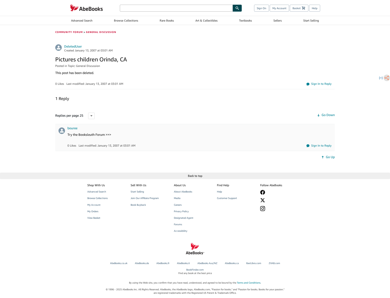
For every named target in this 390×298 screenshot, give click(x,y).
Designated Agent (183, 217)
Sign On (261, 8)
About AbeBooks (183, 191)
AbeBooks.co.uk (118, 263)
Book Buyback (138, 204)
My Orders (92, 211)
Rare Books (167, 20)
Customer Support (227, 198)
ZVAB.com (274, 263)
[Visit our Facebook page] (279, 192)
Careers (178, 204)
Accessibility (180, 230)
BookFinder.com (195, 271)
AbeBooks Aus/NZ (207, 263)
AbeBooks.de (142, 263)
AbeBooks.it (183, 263)
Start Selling (311, 20)
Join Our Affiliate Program (145, 198)
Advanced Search (81, 20)
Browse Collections (126, 20)
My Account (279, 8)
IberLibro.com (253, 263)
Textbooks (245, 20)
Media (177, 198)
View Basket (93, 217)
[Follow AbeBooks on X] (279, 200)
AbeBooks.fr (162, 263)
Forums (178, 224)
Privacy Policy (181, 211)
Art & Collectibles (206, 20)
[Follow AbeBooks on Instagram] (279, 208)
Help (314, 8)
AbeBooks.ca (232, 263)
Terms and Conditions (248, 282)
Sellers (277, 20)
